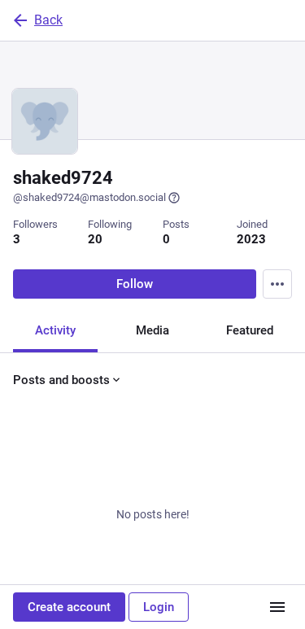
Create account (69, 607)
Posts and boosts (61, 380)
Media (152, 330)
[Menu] (277, 284)
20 (95, 239)
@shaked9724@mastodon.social (89, 197)
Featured (249, 330)
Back (48, 20)
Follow (134, 284)
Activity (55, 330)
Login (158, 607)
